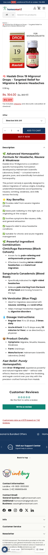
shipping (17, 104)
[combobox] (24, 15)
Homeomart (12, 540)
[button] (39, 8)
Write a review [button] (24, 406)
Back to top (22, 457)
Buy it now (24, 136)
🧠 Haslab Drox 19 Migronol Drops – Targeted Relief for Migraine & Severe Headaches (22, 25)
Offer (5, 115)
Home (5, 23)
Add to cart (34, 130)
